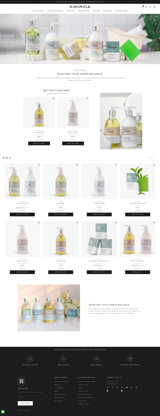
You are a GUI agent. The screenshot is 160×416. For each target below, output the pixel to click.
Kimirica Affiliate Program (87, 381)
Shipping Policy (83, 404)
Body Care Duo (137, 261)
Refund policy (59, 397)
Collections (122, 11)
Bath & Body (38, 11)
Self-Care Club (83, 384)
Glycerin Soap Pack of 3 (99, 261)
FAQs (80, 388)
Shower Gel (39, 132)
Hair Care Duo (22, 203)
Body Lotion (73, 132)
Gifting (96, 11)
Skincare (108, 11)
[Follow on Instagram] (117, 387)
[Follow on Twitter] (112, 387)
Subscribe (25, 403)
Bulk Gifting (59, 400)
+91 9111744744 (113, 383)
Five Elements (39, 130)
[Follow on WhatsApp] (136, 387)
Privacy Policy (83, 391)
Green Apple (22, 205)
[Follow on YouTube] (127, 387)
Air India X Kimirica (61, 381)
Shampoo (61, 203)
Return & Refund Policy (86, 397)
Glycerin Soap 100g (137, 203)
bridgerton (84, 11)
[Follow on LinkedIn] (132, 387)
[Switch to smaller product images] (7, 157)
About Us (58, 384)
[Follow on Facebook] (108, 387)
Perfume (71, 11)
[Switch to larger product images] (3, 157)
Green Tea (137, 205)
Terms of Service (60, 394)
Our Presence (59, 388)
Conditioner (99, 203)
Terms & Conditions (85, 394)
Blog (56, 391)
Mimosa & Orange (39, 134)
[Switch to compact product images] (10, 157)
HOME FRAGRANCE (55, 11)
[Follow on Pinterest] (122, 387)
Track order (82, 400)
